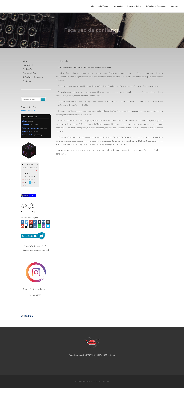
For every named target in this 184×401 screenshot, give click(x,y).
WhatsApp (39, 226)
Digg (43, 222)
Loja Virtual (28, 65)
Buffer (31, 226)
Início (91, 6)
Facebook (22, 222)
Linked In (35, 222)
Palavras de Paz (29, 73)
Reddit (48, 222)
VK (35, 226)
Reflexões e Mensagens (33, 77)
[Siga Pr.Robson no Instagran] (35, 272)
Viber (43, 226)
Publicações (28, 69)
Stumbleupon (22, 226)
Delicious (26, 226)
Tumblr (39, 222)
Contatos (27, 81)
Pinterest (31, 222)
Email (48, 226)
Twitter (26, 222)
